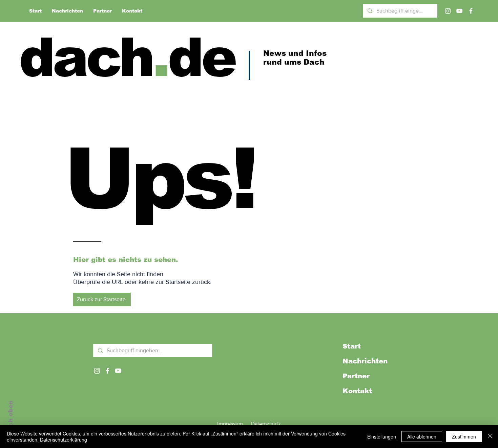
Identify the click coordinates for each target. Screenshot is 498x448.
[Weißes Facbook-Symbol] (107, 371)
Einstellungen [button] (381, 436)
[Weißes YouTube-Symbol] (118, 371)
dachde (127, 57)
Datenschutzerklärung (63, 439)
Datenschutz (266, 424)
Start (352, 346)
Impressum (230, 424)
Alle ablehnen (421, 436)
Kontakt (357, 391)
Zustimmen (464, 436)
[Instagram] (448, 11)
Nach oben (10, 418)
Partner (356, 376)
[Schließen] (490, 436)
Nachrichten (365, 361)
